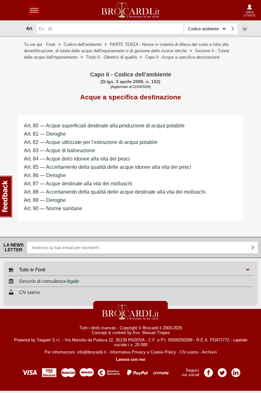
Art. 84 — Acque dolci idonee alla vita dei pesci (77, 158)
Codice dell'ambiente (83, 44)
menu (34, 10)
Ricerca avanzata (245, 29)
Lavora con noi (130, 359)
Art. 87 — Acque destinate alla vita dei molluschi (78, 183)
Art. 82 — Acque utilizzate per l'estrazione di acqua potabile (91, 142)
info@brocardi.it (91, 352)
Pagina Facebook (208, 370)
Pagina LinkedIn (235, 370)
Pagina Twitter (222, 370)
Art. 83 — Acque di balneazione (59, 150)
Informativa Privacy (128, 352)
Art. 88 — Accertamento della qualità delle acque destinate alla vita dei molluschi (115, 192)
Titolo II (111, 57)
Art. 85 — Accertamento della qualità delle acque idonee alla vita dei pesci (107, 167)
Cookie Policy (163, 352)
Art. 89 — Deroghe (45, 200)
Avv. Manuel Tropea (151, 332)
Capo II (182, 57)
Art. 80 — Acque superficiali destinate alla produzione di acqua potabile (104, 125)
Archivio (209, 352)
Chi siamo (189, 352)
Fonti (50, 44)
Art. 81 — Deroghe (45, 134)
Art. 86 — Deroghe (45, 175)
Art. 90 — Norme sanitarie (53, 208)
